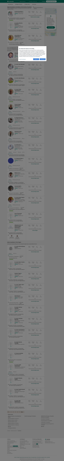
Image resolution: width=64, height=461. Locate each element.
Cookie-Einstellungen (22, 59)
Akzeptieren (43, 59)
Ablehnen (36, 59)
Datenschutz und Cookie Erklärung (35, 56)
